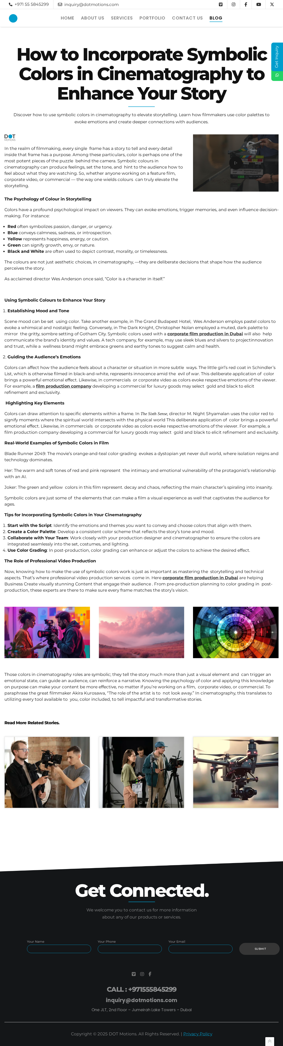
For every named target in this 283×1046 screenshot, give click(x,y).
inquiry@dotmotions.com (91, 4)
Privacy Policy (197, 1033)
